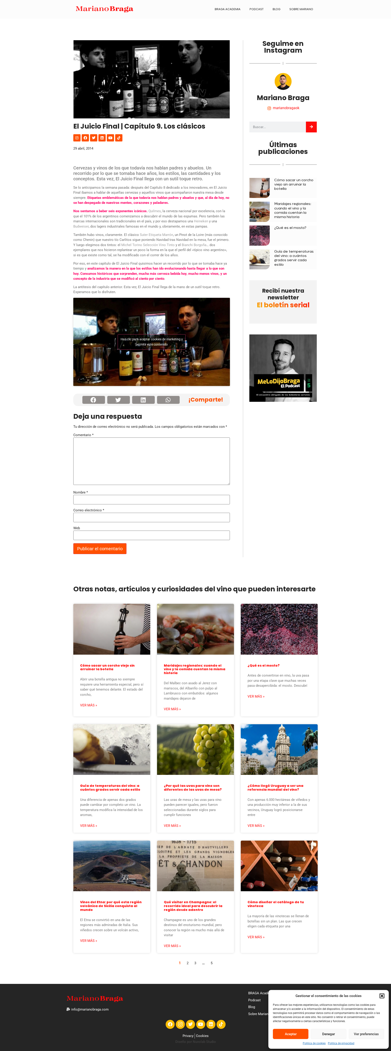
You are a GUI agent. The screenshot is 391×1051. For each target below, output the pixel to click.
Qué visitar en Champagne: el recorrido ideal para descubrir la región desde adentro (193, 906)
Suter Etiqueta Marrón (156, 235)
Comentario (83, 435)
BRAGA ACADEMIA (228, 9)
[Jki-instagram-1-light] (180, 1024)
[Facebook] (85, 137)
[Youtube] (110, 137)
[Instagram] (77, 137)
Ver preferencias (366, 1034)
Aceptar (291, 1034)
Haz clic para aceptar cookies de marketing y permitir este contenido (152, 341)
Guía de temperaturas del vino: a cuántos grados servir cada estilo (294, 258)
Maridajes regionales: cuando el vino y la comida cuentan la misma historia (292, 210)
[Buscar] (311, 127)
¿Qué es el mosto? (290, 227)
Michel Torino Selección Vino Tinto (148, 245)
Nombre (80, 492)
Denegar (328, 1034)
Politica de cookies (314, 1043)
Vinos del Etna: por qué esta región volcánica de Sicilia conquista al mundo (111, 906)
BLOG (276, 9)
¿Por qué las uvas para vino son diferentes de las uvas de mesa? (193, 787)
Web (76, 528)
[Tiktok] (118, 137)
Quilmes (154, 211)
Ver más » (88, 705)
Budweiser (81, 226)
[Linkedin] (102, 137)
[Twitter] (93, 137)
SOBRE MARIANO (301, 9)
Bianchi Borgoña (194, 245)
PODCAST (257, 9)
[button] (382, 996)
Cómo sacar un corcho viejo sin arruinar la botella (293, 184)
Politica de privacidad (341, 1043)
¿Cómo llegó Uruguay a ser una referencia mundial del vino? (275, 787)
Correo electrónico (88, 510)
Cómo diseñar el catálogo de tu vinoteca (276, 904)
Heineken (201, 221)
